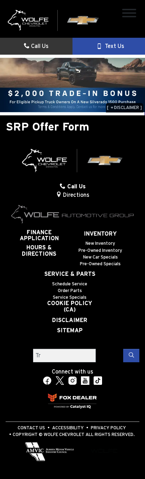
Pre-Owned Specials (100, 264)
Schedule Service (69, 284)
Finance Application (39, 236)
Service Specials (70, 297)
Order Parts (70, 291)
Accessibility (68, 428)
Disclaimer (69, 320)
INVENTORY (100, 234)
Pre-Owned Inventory (100, 250)
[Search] (131, 355)
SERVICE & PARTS (69, 274)
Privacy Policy (108, 428)
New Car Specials (100, 257)
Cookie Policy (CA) (69, 307)
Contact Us (31, 428)
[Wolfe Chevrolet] (53, 20)
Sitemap (70, 330)
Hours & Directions (39, 251)
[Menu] (129, 14)
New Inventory (100, 243)
